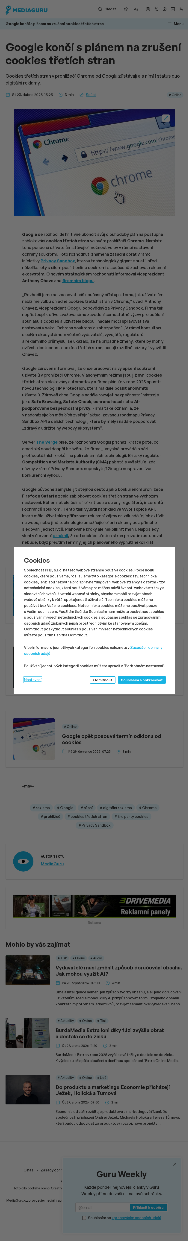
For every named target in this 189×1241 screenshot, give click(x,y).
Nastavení (32, 679)
